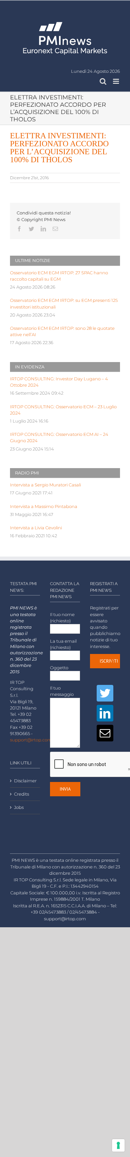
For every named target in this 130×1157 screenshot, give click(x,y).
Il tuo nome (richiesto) (62, 617)
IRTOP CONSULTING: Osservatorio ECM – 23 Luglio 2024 (63, 410)
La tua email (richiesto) (63, 644)
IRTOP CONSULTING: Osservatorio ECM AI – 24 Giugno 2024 (59, 437)
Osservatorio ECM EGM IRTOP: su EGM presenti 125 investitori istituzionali (64, 303)
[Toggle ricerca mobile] (103, 81)
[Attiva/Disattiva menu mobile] (116, 81)
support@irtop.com (31, 739)
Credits (21, 794)
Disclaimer (25, 780)
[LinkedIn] (105, 713)
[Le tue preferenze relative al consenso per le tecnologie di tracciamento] (118, 1145)
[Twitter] (105, 693)
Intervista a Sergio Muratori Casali (45, 484)
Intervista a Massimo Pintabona (43, 506)
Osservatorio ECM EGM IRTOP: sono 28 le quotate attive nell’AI (62, 331)
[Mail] (105, 733)
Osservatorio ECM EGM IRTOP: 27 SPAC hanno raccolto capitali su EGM (59, 276)
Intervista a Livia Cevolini (36, 527)
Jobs (19, 807)
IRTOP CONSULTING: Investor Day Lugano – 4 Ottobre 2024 (59, 382)
